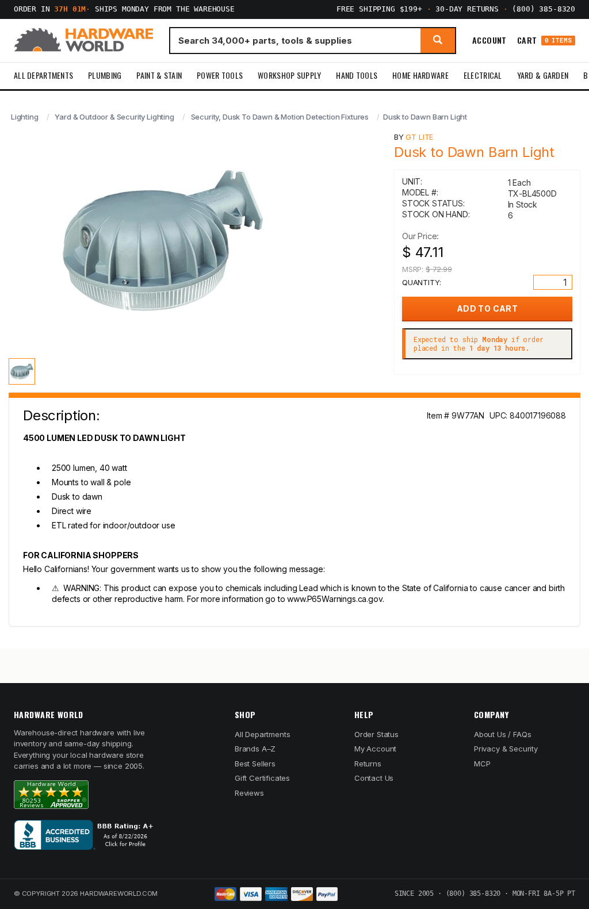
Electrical (483, 75)
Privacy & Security (506, 748)
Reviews (249, 792)
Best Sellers (255, 763)
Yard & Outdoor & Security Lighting (114, 116)
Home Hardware (420, 75)
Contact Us (373, 778)
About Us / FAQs (502, 734)
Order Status (376, 734)
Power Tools (220, 75)
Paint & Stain (159, 75)
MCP (482, 763)
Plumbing (104, 75)
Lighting (25, 116)
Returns (367, 763)
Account (489, 40)
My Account (375, 748)
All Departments (43, 75)
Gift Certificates (262, 778)
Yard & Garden (543, 75)
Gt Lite (419, 136)
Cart (544, 40)
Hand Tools (356, 75)
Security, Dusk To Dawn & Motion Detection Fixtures (280, 116)
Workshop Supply (289, 75)
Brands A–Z (255, 748)
